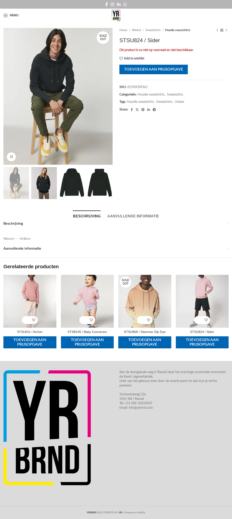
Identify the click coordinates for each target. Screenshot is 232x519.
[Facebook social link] (106, 4)
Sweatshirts (153, 30)
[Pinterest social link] (143, 110)
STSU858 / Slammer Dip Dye (145, 332)
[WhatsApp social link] (125, 4)
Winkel (137, 30)
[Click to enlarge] (11, 156)
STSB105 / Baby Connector (87, 332)
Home (123, 30)
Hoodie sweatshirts (177, 30)
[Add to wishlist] (34, 320)
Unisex (179, 101)
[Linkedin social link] (119, 4)
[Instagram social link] (112, 4)
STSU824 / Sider (202, 332)
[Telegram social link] (154, 110)
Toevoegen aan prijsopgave (153, 69)
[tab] (87, 215)
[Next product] (226, 30)
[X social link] (137, 110)
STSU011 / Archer (30, 332)
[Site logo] (116, 15)
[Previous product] (217, 30)
